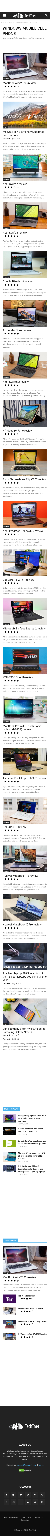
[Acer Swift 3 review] (25, 215)
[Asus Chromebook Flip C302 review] (25, 462)
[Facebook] (6, 1494)
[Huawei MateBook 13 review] (25, 858)
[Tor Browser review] (9, 1299)
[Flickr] (20, 1502)
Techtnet (6, 139)
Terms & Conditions (10, 1517)
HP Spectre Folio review (18, 430)
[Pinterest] (28, 1494)
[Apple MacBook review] (25, 313)
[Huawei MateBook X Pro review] (25, 907)
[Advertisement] (25, 1207)
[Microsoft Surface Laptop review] (9, 1324)
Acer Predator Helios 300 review (23, 531)
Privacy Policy (26, 1517)
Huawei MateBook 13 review (20, 875)
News (5, 127)
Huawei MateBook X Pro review (22, 924)
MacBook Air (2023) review (19, 83)
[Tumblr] (6, 1502)
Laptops (6, 1273)
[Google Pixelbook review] (25, 264)
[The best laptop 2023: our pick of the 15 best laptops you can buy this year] (25, 956)
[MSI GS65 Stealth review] (25, 660)
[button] (46, 15)
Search (11, 22)
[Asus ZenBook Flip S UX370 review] (25, 761)
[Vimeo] (20, 1494)
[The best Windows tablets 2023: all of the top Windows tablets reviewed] (9, 1157)
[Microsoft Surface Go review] (9, 1311)
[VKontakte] (35, 1494)
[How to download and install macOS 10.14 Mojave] (9, 1131)
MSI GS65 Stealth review (18, 677)
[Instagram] (42, 1494)
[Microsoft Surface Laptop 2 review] (25, 611)
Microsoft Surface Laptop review (32, 1321)
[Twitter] (13, 1494)
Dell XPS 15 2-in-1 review (18, 579)
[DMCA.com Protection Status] (25, 1471)
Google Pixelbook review (18, 281)
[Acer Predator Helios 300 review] (25, 514)
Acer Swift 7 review (15, 184)
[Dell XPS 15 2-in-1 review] (25, 562)
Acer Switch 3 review (16, 381)
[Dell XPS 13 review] (25, 810)
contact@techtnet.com (26, 1465)
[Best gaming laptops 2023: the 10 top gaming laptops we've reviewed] (9, 1118)
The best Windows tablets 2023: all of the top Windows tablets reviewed (31, 1156)
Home (3, 22)
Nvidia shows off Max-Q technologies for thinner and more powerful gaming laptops (31, 1169)
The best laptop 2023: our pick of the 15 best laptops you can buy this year (25, 977)
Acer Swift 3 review (15, 232)
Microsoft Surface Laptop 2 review (24, 628)
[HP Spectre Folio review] (25, 413)
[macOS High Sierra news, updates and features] (25, 115)
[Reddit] (13, 1502)
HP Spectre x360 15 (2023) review (32, 1334)
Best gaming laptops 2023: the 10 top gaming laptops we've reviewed (32, 1118)
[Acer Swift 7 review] (25, 167)
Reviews (6, 78)
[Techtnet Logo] (25, 1429)
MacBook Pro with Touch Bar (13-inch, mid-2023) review (23, 727)
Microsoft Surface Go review (30, 1309)
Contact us (25, 1520)
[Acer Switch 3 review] (25, 365)
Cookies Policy (39, 1517)
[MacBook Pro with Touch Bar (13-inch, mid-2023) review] (25, 709)
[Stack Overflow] (35, 1502)
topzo (41, 1465)
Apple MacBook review (17, 330)
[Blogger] (42, 1502)
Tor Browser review (26, 1296)
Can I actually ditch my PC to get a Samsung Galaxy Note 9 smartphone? (24, 1032)
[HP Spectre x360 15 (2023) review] (9, 1336)
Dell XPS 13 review (14, 827)
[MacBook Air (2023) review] (25, 66)
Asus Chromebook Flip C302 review (25, 479)
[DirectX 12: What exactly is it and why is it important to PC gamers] (9, 1143)
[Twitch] (28, 1502)
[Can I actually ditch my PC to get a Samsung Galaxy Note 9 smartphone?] (25, 1011)
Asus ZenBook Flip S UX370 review (24, 778)
